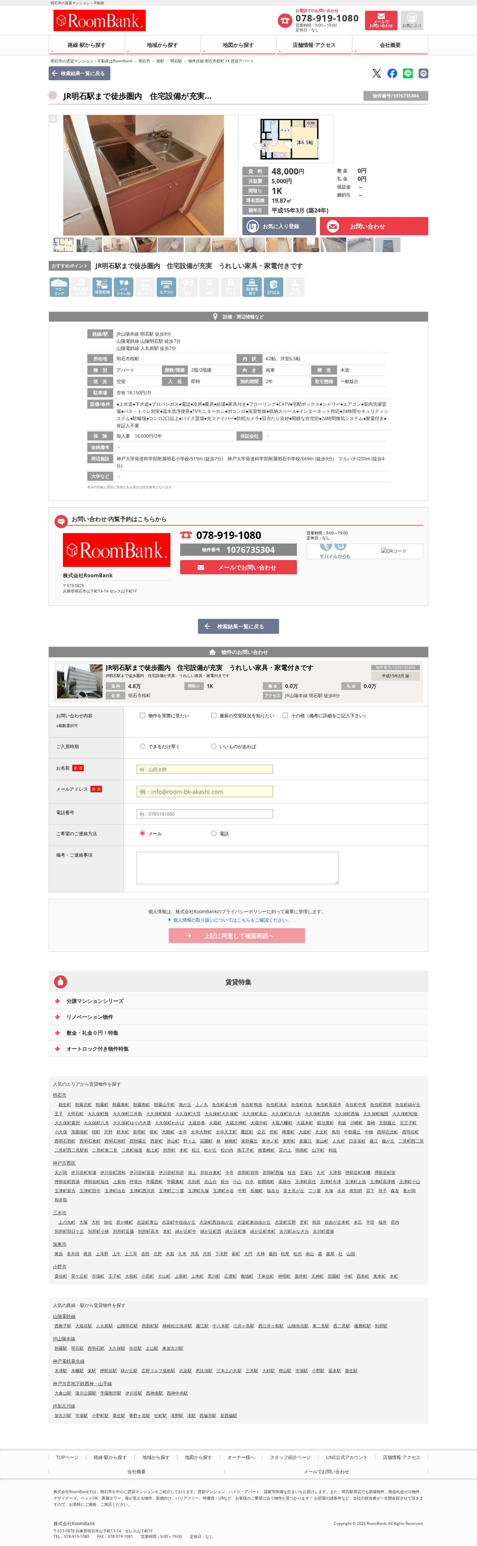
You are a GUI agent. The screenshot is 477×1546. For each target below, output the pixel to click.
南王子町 (245, 1150)
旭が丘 (185, 1104)
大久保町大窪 (188, 1114)
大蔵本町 (304, 1123)
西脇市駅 (208, 1415)
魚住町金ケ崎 (224, 1104)
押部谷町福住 (96, 1181)
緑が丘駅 (129, 1371)
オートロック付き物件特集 (98, 1048)
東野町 (289, 1141)
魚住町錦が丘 (408, 1104)
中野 (242, 1191)
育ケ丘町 (79, 1276)
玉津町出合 (115, 1191)
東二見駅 (320, 1326)
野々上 (189, 1141)
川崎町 (356, 1123)
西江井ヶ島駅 (271, 1326)
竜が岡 (409, 1191)
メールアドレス (72, 789)
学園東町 (175, 1181)
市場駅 (301, 1371)
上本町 (197, 1276)
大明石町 (75, 1114)
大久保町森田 (67, 1123)
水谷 (341, 1191)
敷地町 (247, 1276)
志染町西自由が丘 (216, 1222)
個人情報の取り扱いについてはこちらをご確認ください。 (232, 920)
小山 (237, 1181)
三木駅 (252, 1371)
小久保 (61, 1132)
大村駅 (268, 1371)
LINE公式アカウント (347, 1457)
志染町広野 (285, 1222)
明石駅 (176, 61)
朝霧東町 (120, 1104)
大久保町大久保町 (221, 1114)
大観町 (168, 1132)
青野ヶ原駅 (139, 1415)
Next (231, 175)
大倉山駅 (63, 1393)
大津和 (335, 1172)
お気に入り (412, 25)
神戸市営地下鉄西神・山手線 (82, 1383)
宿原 (316, 1222)
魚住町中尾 (355, 1104)
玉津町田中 (90, 1191)
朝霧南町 (141, 1104)
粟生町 (61, 1276)
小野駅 (318, 1371)
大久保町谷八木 (286, 1114)
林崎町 (231, 1141)
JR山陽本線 (64, 1338)
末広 (358, 1222)
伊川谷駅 (133, 1393)
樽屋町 (288, 1132)
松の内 (227, 1150)
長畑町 (256, 1191)
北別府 (194, 1181)
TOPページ (67, 1457)
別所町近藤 (123, 1231)
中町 (348, 1276)
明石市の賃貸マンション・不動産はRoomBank (91, 61)
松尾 (285, 1254)
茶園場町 (79, 1132)
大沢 (320, 1172)
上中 (116, 1254)
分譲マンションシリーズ (95, 1000)
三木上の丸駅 (229, 1371)
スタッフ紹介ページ (290, 1457)
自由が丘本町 (337, 1222)
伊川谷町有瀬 (83, 1172)
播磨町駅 (362, 1326)
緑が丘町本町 (262, 1231)
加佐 (108, 1222)
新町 (236, 1254)
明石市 (144, 61)
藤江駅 (202, 1326)
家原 (59, 1254)
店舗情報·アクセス (314, 44)
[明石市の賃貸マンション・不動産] (165, 20)
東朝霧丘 (249, 1141)
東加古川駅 (172, 1348)
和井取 (61, 1200)
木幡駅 (77, 1371)
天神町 (317, 1276)
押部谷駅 (108, 1371)
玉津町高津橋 (382, 1181)
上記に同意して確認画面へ (239, 935)
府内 (395, 1222)
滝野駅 (177, 1415)
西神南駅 (154, 1393)
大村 (96, 1222)
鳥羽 (336, 1132)
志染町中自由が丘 (179, 1222)
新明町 (139, 1132)
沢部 (207, 1254)
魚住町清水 (276, 1104)
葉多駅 (334, 1371)
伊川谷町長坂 (142, 1172)
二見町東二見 (104, 1150)
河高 (194, 1254)
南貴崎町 (266, 1150)
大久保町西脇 (346, 1114)
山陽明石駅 (127, 1326)
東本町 (379, 1276)
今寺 (229, 1172)
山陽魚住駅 (298, 1326)
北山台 (210, 1181)
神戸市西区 (64, 1163)
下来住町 (265, 1276)
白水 (249, 1181)
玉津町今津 (330, 1181)
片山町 (164, 1276)
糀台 (225, 1181)
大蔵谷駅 (83, 1326)
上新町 (181, 1276)
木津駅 (61, 1371)
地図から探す (238, 44)
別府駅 (381, 1326)
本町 (183, 1150)
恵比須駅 (204, 1371)
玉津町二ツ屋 (171, 1191)
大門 (248, 1254)
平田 (370, 1222)
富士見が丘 (293, 1191)
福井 (382, 1222)
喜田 (145, 1254)
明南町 (301, 1150)
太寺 (182, 1132)
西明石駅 (96, 1348)
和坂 (342, 1123)
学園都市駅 (110, 1393)
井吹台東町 (210, 1172)
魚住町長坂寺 (328, 1104)
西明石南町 (115, 1141)
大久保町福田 (375, 1114)
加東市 (60, 1244)
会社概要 (390, 44)
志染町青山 (147, 1222)
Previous (55, 175)
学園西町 (154, 1181)
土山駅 (152, 1348)
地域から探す (162, 44)
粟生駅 (351, 1371)
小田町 (147, 1276)
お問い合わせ (367, 226)
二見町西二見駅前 (71, 1150)
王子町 (114, 1276)
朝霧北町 (83, 1104)
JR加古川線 (64, 1406)
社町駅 (160, 1415)
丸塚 (329, 1191)
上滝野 (102, 1254)
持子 (382, 1191)
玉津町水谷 (223, 1191)
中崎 (369, 1132)
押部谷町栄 (385, 1172)
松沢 (297, 1254)
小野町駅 (100, 1415)
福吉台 (273, 1191)
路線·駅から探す (87, 44)
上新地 (119, 1181)
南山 (310, 1254)
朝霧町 (102, 1104)
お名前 (63, 768)
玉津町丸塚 (198, 1191)
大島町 (131, 1276)
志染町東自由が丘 (254, 1222)
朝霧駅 (61, 1348)
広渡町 (230, 1276)
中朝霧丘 (352, 1132)
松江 (196, 1150)
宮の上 (285, 1150)
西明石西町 (65, 1141)
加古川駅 (63, 1415)
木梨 (170, 1254)
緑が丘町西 (210, 1231)
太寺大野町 (201, 1132)
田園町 (334, 1276)
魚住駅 (135, 1348)
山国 (351, 1254)
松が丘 (210, 1150)
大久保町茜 (98, 1114)
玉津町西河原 (142, 1191)
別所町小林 (98, 1231)
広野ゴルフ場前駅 (158, 1371)
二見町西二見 (411, 1141)
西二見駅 (341, 1326)
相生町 (64, 1104)
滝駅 (191, 1415)
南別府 (355, 1191)
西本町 (363, 1276)
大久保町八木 (96, 1123)
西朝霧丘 (137, 1141)
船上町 (152, 1150)
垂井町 (301, 1276)
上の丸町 (66, 1222)
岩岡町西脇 (273, 1172)
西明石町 (410, 1132)
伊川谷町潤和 (113, 1172)
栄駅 (92, 1371)
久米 (182, 1254)
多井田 (73, 1254)
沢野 (108, 1132)
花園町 (206, 1141)
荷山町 (173, 1141)
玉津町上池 (355, 1181)
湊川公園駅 (85, 1393)
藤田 (273, 1254)
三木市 (60, 1212)
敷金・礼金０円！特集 (92, 1032)
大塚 (83, 1222)
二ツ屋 (314, 1191)
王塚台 (306, 1172)
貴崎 (371, 1123)
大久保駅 (116, 1348)
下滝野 (221, 1254)
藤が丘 (388, 1141)
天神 (260, 1254)
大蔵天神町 (236, 1123)
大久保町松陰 (405, 1114)
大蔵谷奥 (196, 1123)
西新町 (156, 1141)
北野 (157, 1254)
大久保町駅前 (158, 1114)
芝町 (304, 1222)
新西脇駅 (228, 1415)
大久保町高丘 (254, 1114)
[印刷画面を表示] (423, 73)
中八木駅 (221, 1326)
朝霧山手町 (164, 1104)
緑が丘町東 (235, 1231)
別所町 (169, 1150)
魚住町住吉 (301, 1104)
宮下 (370, 1191)
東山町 (322, 1141)
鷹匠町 (247, 1132)
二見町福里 (131, 1150)
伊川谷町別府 (171, 1172)
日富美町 (357, 1141)
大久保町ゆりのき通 (132, 1123)
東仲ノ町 (270, 1141)
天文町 (321, 1132)
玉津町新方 (65, 1191)
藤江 (374, 1141)
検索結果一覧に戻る (83, 73)
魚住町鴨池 (251, 1104)
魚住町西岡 (380, 1104)
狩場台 (135, 1181)
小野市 (60, 1266)
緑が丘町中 (185, 1231)
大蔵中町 (259, 1123)
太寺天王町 (226, 1132)
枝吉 (291, 1172)
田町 (274, 1132)
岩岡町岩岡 (248, 1172)
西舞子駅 (63, 1326)
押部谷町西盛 (67, 1181)
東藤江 (305, 1141)
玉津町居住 (305, 1181)
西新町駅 (150, 1326)
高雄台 (284, 1181)
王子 (59, 1114)
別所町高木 (148, 1231)
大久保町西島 (317, 1114)
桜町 (160, 61)
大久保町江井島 (127, 1114)
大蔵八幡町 (281, 1123)
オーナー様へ (241, 1457)
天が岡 (61, 1172)
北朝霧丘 (387, 1123)
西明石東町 (90, 1141)
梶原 (87, 1254)
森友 (395, 1191)
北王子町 (408, 1123)
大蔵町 (215, 1123)
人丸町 (338, 1141)
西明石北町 (387, 1132)
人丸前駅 (104, 1326)
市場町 (98, 1276)
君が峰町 (124, 1222)
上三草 (131, 1254)
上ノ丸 (201, 1104)
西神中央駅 (177, 1393)
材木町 (122, 1132)
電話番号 (65, 812)
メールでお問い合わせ (247, 567)
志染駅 (185, 1371)
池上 (192, 1172)
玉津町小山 (409, 1181)
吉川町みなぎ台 (294, 1231)
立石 (261, 1132)
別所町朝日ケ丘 (69, 1231)
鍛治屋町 (325, 1123)
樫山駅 (285, 1371)
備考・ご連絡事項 (74, 855)
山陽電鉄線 (64, 1316)
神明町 (284, 1276)
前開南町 (266, 1181)
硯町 (154, 1132)
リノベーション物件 (90, 1016)
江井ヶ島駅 (243, 1326)
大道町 (305, 1132)
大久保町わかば (169, 1123)
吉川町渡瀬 (323, 1231)
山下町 (318, 1150)
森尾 (330, 1254)
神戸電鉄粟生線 (69, 1361)
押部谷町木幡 (358, 1172)
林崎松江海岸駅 (177, 1326)
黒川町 (214, 1276)
